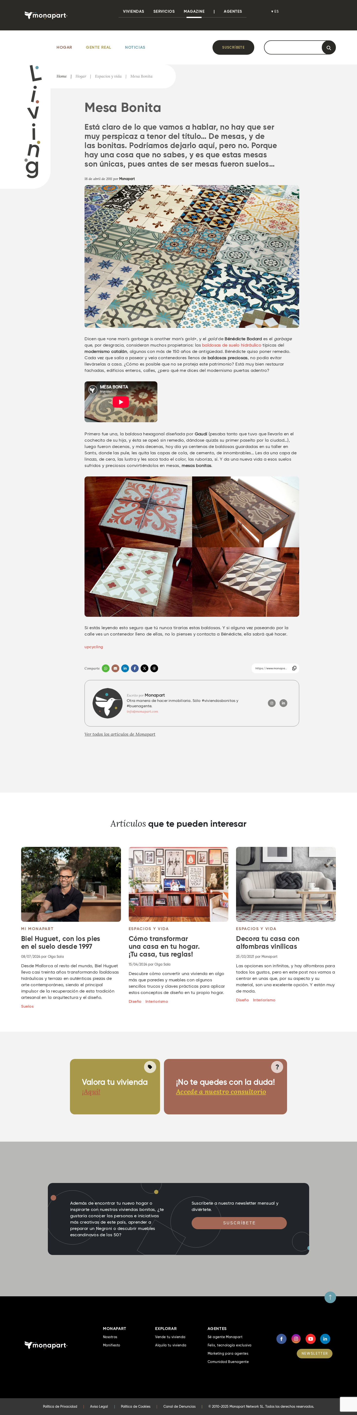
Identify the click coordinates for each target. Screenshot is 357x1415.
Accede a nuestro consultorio (221, 1091)
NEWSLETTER (315, 1353)
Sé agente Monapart (225, 1337)
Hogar (64, 47)
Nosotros (110, 1337)
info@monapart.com (142, 711)
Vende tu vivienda (170, 1337)
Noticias (135, 47)
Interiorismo (156, 1001)
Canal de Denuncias (179, 1406)
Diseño (135, 1001)
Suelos (27, 1006)
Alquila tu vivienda (170, 1345)
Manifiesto (111, 1345)
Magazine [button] (194, 11)
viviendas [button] (133, 11)
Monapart (127, 179)
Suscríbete (233, 47)
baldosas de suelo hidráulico (231, 345)
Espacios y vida (108, 76)
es (276, 11)
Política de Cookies (135, 1406)
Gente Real (98, 47)
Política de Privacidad (60, 1406)
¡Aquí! (91, 1091)
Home (62, 76)
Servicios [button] (164, 11)
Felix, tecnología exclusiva (230, 1345)
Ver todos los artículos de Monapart (120, 734)
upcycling (94, 647)
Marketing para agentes (228, 1353)
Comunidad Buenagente (228, 1362)
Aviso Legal (99, 1406)
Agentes (233, 11)
